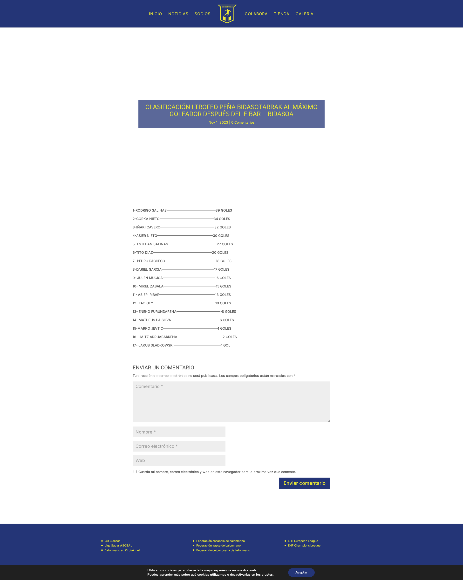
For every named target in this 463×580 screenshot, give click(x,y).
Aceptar (301, 572)
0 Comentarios (243, 122)
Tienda (281, 14)
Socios (203, 14)
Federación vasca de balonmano (218, 545)
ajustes (267, 575)
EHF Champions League (304, 545)
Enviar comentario (305, 483)
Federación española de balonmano (220, 541)
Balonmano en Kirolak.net (122, 550)
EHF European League (303, 541)
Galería (304, 14)
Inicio (155, 14)
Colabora (256, 14)
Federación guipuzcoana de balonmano (223, 550)
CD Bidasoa (113, 541)
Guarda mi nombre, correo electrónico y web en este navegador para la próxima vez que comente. (217, 472)
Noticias (178, 14)
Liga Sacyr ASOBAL (118, 545)
